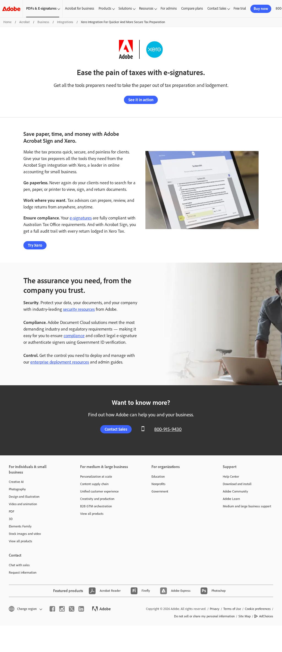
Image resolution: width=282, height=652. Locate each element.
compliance (74, 335)
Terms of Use (232, 609)
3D (11, 519)
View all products (20, 541)
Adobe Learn (231, 499)
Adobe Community (235, 491)
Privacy (214, 609)
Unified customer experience (99, 491)
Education (158, 476)
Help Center (231, 476)
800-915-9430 (167, 429)
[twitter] (71, 609)
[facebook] (52, 609)
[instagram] (62, 609)
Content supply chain (94, 484)
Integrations (65, 22)
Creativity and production (97, 499)
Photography (17, 489)
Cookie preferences (258, 609)
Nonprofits (158, 484)
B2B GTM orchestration (96, 506)
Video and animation (23, 504)
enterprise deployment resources (59, 362)
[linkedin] (81, 609)
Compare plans (192, 8)
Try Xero (35, 245)
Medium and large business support (247, 506)
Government (159, 491)
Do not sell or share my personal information (204, 616)
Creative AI (16, 482)
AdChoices (266, 616)
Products (105, 8)
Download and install (237, 484)
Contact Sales (216, 8)
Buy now (261, 8)
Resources (146, 8)
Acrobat (24, 22)
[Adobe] (11, 8)
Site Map (244, 616)
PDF (11, 511)
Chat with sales (19, 565)
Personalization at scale (96, 476)
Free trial (240, 8)
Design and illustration (24, 497)
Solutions (125, 8)
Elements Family (20, 526)
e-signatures (81, 218)
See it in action (140, 99)
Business (43, 22)
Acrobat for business (79, 8)
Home (7, 22)
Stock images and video (25, 534)
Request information (22, 572)
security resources (79, 309)
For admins (169, 8)
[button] (25, 609)
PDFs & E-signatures (41, 8)
